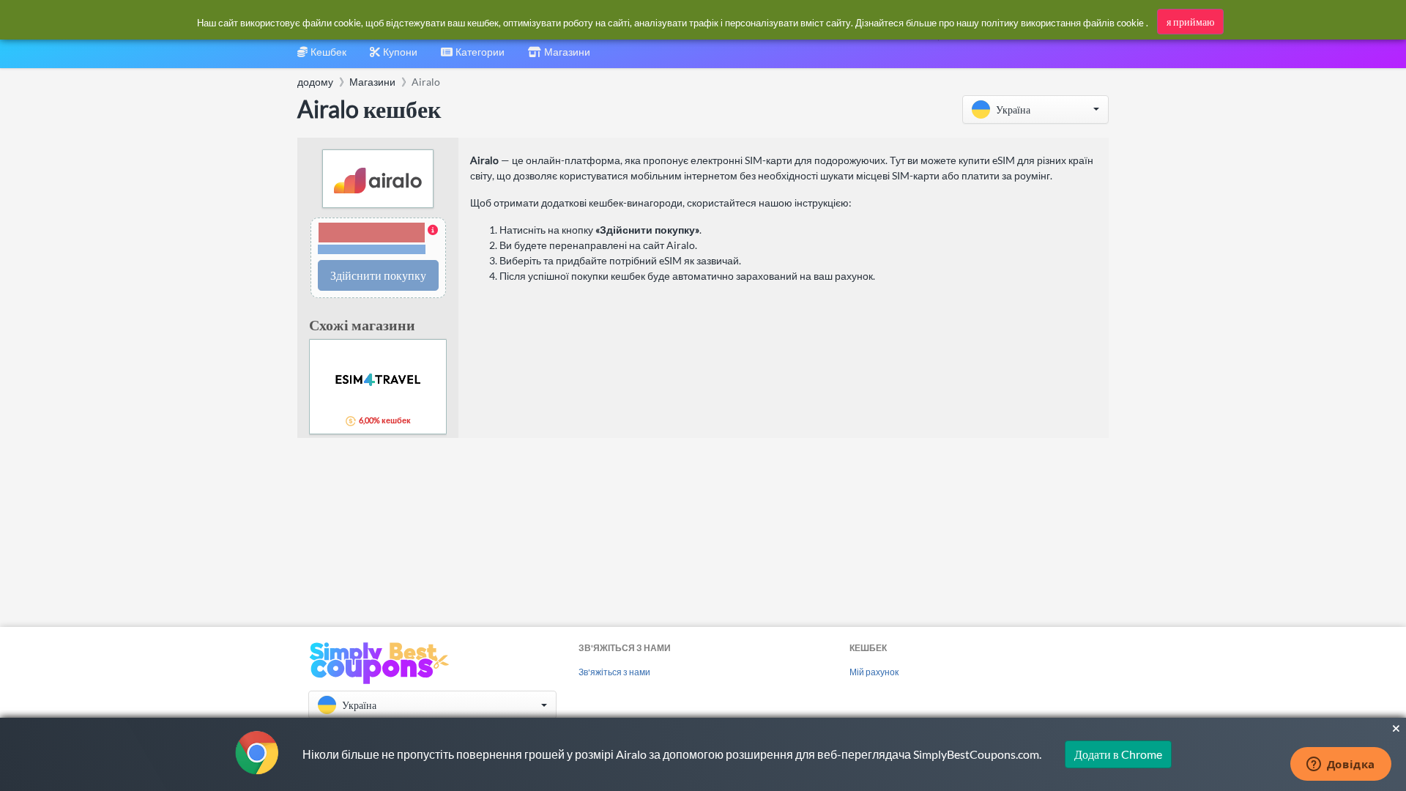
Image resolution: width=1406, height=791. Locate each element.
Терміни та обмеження (371, 249)
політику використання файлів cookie (1062, 23)
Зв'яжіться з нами (614, 671)
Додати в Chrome (1118, 754)
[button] (1035, 109)
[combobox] (473, 56)
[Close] (1396, 729)
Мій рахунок (874, 671)
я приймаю (1190, 21)
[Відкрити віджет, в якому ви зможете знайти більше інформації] (1340, 765)
